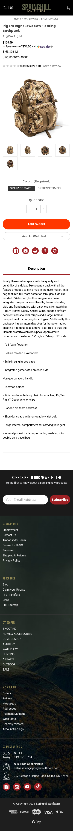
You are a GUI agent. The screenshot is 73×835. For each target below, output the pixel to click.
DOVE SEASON (12, 639)
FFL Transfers (11, 594)
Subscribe (60, 500)
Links (6, 600)
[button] (36, 46)
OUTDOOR (9, 664)
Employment (10, 530)
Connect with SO (13, 545)
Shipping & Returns (14, 555)
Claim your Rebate (14, 589)
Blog (5, 584)
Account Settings (13, 729)
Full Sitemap (10, 605)
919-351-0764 (23, 757)
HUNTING (8, 654)
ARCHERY (9, 644)
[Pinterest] (54, 250)
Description (36, 268)
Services (8, 550)
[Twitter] (45, 250)
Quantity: (36, 200)
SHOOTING (9, 628)
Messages (9, 703)
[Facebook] (16, 250)
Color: (36, 181)
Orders (7, 693)
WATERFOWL (11, 649)
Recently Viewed (13, 724)
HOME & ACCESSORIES (17, 633)
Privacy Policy (11, 560)
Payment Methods (14, 713)
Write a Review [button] (52, 66)
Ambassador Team (14, 540)
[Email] (25, 250)
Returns (7, 698)
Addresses (9, 708)
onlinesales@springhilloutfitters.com (36, 768)
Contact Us (9, 535)
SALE (6, 669)
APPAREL (9, 659)
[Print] (35, 250)
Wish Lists (9, 719)
